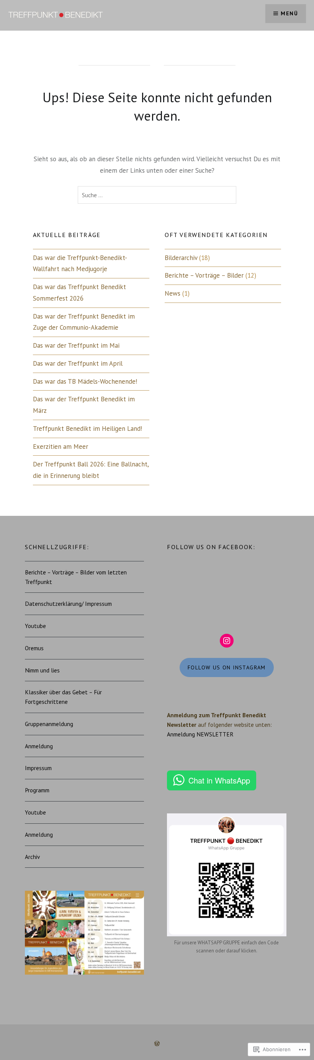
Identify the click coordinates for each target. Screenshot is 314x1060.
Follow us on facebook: (211, 547)
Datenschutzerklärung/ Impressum (68, 603)
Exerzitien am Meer (60, 446)
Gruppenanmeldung (49, 724)
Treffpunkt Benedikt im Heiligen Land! (87, 428)
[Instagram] (227, 641)
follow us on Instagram (227, 667)
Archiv (32, 856)
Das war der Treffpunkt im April (78, 363)
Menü (289, 13)
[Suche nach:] (157, 195)
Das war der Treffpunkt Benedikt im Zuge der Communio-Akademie (84, 322)
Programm (37, 790)
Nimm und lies (42, 670)
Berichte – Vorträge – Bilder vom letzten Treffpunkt (76, 577)
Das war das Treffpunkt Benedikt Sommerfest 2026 (79, 293)
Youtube (35, 626)
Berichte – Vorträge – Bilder (204, 275)
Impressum (38, 768)
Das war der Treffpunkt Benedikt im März (84, 405)
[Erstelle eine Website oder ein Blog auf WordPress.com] (157, 1043)
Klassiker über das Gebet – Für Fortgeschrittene (63, 696)
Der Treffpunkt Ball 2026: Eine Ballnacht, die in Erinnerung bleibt (91, 470)
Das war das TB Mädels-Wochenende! (85, 381)
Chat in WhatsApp (219, 780)
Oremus (34, 648)
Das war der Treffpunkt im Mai (76, 345)
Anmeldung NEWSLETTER (200, 734)
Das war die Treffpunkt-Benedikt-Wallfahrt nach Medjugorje (80, 263)
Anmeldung (39, 746)
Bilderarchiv (181, 258)
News (172, 293)
